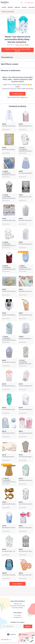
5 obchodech (23, 149)
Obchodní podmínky (17, 607)
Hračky (4, 7)
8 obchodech (23, 267)
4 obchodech (7, 173)
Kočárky (24, 7)
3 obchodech (23, 362)
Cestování (31, 7)
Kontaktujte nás (17, 617)
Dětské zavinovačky (8, 11)
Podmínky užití (17, 603)
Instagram (25, 634)
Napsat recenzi (19, 45)
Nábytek (17, 7)
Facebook (12, 634)
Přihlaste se (24, 97)
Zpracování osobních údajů (17, 605)
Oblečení (10, 7)
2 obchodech (7, 196)
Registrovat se (30, 2)
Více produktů (17, 584)
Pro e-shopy (17, 615)
